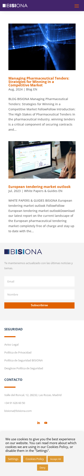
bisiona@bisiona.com (18, 411)
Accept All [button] (55, 459)
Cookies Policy (35, 459)
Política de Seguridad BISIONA (23, 360)
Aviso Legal (11, 344)
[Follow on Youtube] (45, 423)
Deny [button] (42, 467)
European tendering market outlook (39, 186)
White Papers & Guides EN (43, 191)
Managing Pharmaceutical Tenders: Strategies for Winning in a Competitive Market (38, 81)
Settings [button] (13, 459)
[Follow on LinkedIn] (38, 423)
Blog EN (31, 89)
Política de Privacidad (17, 352)
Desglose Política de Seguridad (23, 368)
